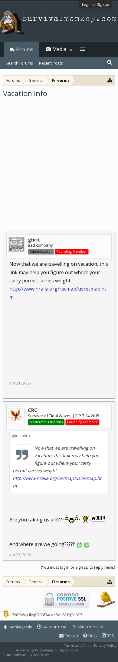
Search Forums (19, 63)
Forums (24, 49)
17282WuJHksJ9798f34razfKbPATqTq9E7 (46, 614)
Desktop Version (88, 626)
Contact (71, 635)
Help (92, 635)
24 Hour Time (53, 627)
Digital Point (68, 650)
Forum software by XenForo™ (26, 654)
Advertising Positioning (34, 650)
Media (59, 49)
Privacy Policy (105, 645)
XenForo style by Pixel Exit (71, 654)
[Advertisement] (59, 160)
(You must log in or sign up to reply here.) (78, 567)
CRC (33, 410)
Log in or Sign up (95, 4)
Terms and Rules (77, 645)
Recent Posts (51, 63)
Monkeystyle (20, 627)
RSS (110, 635)
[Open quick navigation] (110, 80)
